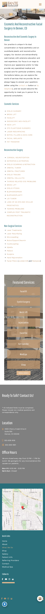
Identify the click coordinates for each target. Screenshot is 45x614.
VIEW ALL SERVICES (23, 373)
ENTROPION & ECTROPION (18, 161)
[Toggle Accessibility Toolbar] (4, 604)
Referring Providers (10, 560)
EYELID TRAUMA (14, 175)
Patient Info (7, 557)
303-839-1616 (9, 440)
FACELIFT (11, 118)
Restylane (36, 261)
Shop (4, 551)
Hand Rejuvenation (14, 258)
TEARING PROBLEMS (15, 209)
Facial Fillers (12, 261)
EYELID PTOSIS (13, 188)
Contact (5, 564)
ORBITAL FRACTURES (16, 171)
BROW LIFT (11, 114)
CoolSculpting (12, 244)
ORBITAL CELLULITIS (15, 178)
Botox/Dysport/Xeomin (16, 240)
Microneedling (12, 237)
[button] (23, 291)
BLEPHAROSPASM (14, 192)
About (4, 544)
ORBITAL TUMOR (14, 168)
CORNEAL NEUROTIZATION (18, 158)
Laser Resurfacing (14, 234)
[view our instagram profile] (9, 579)
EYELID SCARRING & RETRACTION (21, 164)
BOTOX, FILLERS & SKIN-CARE (19, 135)
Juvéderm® (23, 261)
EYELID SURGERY (14, 111)
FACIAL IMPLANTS (14, 138)
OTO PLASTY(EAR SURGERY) (19, 128)
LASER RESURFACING (16, 132)
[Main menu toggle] (40, 4)
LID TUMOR (11, 199)
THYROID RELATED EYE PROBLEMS (21, 181)
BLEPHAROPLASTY (14, 195)
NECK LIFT (11, 125)
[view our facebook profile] (2, 579)
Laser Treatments (14, 230)
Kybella (10, 247)
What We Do (7, 547)
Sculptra (10, 254)
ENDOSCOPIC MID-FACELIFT (19, 121)
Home (4, 541)
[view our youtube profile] (5, 579)
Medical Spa (7, 567)
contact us (23, 85)
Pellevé (10, 251)
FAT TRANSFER (13, 142)
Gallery (5, 554)
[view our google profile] (12, 579)
